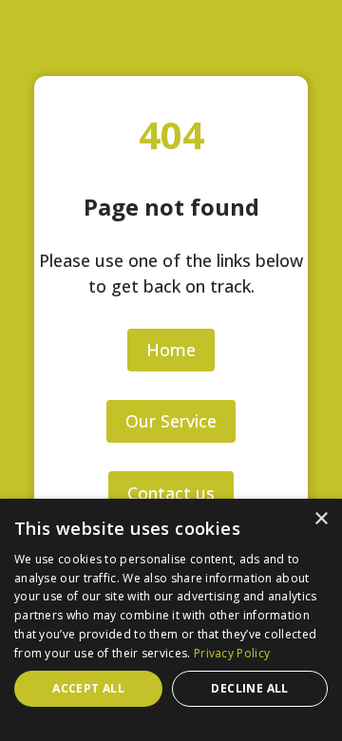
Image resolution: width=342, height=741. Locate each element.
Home (171, 349)
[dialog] (171, 620)
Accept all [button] (88, 688)
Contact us (171, 493)
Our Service (171, 420)
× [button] (321, 519)
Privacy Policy (232, 653)
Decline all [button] (249, 688)
